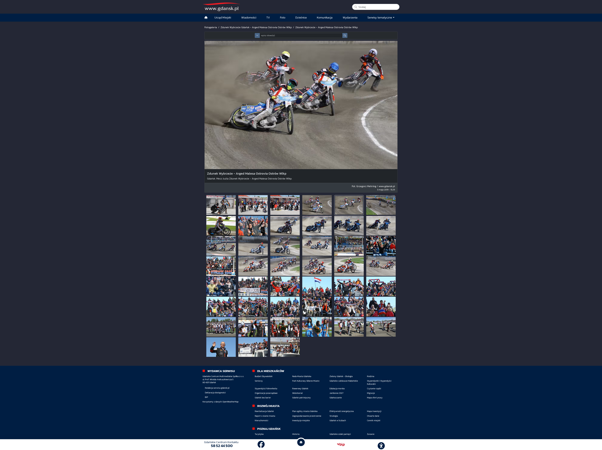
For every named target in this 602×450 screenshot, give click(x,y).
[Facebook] (261, 444)
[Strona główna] (206, 18)
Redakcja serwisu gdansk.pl (217, 387)
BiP (206, 397)
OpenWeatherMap (230, 401)
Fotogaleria (210, 27)
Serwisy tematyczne (379, 18)
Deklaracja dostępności (215, 392)
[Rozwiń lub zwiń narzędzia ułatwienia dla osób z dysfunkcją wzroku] (380, 444)
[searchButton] (344, 35)
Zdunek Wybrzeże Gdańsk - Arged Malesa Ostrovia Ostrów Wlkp (256, 27)
